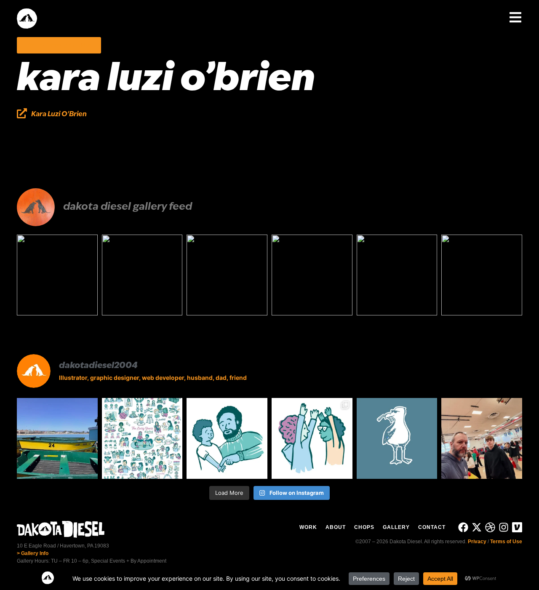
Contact (432, 527)
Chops (364, 527)
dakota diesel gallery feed (127, 207)
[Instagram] (504, 527)
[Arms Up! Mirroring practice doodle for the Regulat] (312, 438)
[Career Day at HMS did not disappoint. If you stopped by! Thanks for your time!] (481, 275)
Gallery (396, 527)
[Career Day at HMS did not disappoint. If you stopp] (481, 438)
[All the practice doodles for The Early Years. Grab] (142, 438)
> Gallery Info (32, 553)
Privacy (477, 542)
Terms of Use (506, 542)
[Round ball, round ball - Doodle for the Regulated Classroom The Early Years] (227, 275)
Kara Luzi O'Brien (59, 114)
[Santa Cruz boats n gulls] (57, 275)
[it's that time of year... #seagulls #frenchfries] (397, 275)
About (336, 527)
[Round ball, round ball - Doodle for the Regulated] (227, 438)
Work (308, 527)
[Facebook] (463, 527)
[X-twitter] (477, 527)
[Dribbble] (490, 527)
